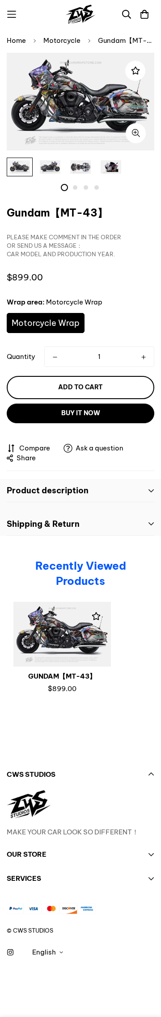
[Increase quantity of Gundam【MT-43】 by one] (143, 357)
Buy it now (80, 413)
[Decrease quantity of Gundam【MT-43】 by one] (55, 357)
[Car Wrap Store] (80, 14)
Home (16, 40)
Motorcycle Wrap (46, 323)
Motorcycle (61, 40)
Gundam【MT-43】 (62, 676)
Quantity (21, 356)
